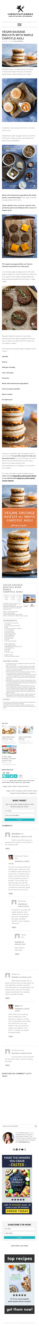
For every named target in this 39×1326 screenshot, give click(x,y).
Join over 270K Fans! (19, 1246)
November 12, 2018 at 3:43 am (22, 836)
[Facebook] (17, 1149)
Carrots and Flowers (19, 10)
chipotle (11, 780)
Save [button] (26, 606)
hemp (24, 780)
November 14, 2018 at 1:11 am (22, 977)
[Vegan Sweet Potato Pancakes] (25, 730)
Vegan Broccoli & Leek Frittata (24, 476)
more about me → (24, 1142)
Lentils (28, 780)
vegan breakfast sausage (8, 782)
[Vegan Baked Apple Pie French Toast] (9, 730)
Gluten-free (19, 780)
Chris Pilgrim (16, 833)
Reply (8, 848)
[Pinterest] (19, 1149)
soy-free (32, 780)
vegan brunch (18, 782)
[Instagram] (14, 1149)
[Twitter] (12, 774)
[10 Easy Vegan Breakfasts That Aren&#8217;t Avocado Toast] (9, 749)
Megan (17, 1006)
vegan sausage (26, 782)
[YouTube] (22, 1149)
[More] (15, 774)
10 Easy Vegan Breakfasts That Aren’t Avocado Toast (9, 758)
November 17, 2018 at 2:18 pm (22, 1053)
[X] (25, 1149)
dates (15, 780)
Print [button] (32, 606)
